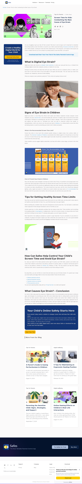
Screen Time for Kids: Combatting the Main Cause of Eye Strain (63, 20)
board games (39, 211)
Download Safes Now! (13, 57)
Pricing (52, 2)
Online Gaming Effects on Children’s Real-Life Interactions (64, 408)
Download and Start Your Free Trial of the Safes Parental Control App (51, 54)
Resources (41, 2)
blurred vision (38, 117)
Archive (4, 7)
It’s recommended (71, 189)
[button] (55, 26)
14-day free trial (49, 285)
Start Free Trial (30, 332)
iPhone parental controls (33, 283)
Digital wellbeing (58, 347)
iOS (47, 265)
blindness (57, 123)
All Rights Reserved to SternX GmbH (41, 481)
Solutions (34, 2)
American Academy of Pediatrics (39, 135)
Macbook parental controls (33, 279)
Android (44, 265)
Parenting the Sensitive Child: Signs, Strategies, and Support (36, 408)
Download (47, 2)
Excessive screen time (68, 46)
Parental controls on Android (34, 281)
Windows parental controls (33, 277)
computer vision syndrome (47, 65)
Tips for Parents (58, 14)
